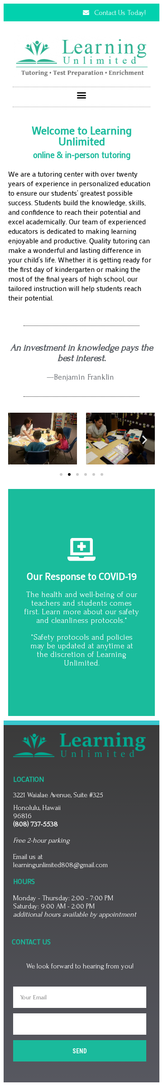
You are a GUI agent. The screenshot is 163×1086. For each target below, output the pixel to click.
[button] (81, 94)
